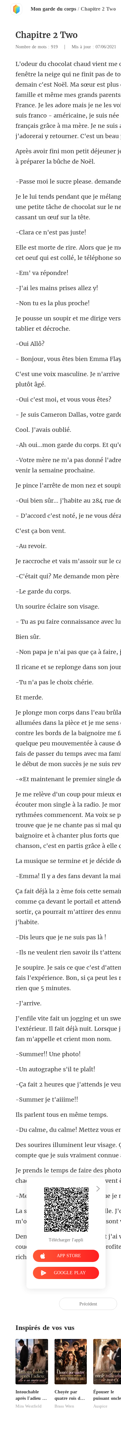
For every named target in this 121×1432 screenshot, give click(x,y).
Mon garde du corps (53, 9)
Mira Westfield (28, 1406)
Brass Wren (64, 1406)
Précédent (88, 1304)
